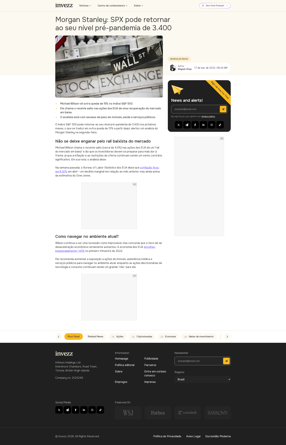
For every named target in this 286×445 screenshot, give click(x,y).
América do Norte (179, 59)
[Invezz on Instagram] (211, 124)
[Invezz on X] (178, 124)
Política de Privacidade (167, 436)
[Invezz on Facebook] (195, 124)
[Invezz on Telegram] (187, 124)
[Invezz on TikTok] (220, 124)
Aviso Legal (193, 436)
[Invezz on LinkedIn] (203, 124)
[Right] (227, 336)
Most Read (74, 336)
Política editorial (124, 365)
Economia (170, 336)
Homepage (121, 358)
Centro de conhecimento (111, 5)
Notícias (84, 5)
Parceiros (150, 365)
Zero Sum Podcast (215, 5)
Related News (95, 336)
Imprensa (150, 382)
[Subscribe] (223, 109)
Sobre (137, 5)
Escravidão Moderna (218, 436)
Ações (119, 336)
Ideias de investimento (201, 336)
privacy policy (208, 116)
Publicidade (151, 358)
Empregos (121, 382)
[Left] (58, 336)
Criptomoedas (144, 336)
